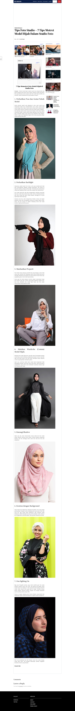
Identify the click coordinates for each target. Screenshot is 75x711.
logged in (21, 686)
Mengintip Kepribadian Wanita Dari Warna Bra (56, 111)
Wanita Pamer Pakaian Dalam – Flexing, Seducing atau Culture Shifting (56, 99)
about (31, 699)
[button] (1, 59)
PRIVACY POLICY (33, 706)
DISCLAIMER (32, 704)
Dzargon (17, 1)
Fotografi (16, 665)
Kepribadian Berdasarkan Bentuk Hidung (56, 105)
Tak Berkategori (18, 27)
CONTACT (32, 701)
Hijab (19, 665)
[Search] (59, 1)
